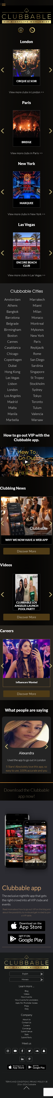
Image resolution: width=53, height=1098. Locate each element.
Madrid (12, 402)
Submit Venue (26, 1031)
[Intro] (26, 1089)
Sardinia (37, 366)
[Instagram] (8, 1051)
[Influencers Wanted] (26, 658)
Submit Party (26, 1037)
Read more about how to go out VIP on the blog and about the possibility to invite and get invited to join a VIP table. (27, 912)
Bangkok (12, 312)
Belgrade (12, 323)
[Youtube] (15, 1051)
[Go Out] (21, 30)
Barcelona (12, 317)
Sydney (37, 390)
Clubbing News (13, 488)
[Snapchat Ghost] (44, 1051)
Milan (37, 312)
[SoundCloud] (36, 1051)
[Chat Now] (32, 30)
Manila (12, 414)
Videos (6, 565)
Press (26, 1006)
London (26, 41)
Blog (26, 991)
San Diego (37, 360)
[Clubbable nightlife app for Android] (26, 943)
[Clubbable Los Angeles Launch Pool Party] (26, 587)
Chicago (12, 354)
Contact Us (26, 1022)
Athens (12, 305)
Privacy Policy (37, 1081)
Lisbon (12, 384)
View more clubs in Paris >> (26, 153)
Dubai (12, 366)
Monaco (37, 317)
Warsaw (37, 420)
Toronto (37, 402)
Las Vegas (26, 224)
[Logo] (26, 15)
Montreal (37, 323)
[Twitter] (29, 1051)
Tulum (37, 408)
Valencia (37, 414)
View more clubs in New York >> (26, 214)
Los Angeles (12, 396)
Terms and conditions (17, 1081)
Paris (26, 102)
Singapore (37, 372)
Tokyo (37, 396)
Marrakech (37, 299)
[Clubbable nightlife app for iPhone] (26, 930)
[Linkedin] (22, 1059)
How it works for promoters (26, 1000)
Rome (37, 354)
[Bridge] (26, 124)
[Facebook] (22, 1051)
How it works (26, 997)
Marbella (12, 420)
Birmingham (12, 330)
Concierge (26, 1028)
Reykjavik (37, 347)
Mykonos (37, 330)
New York (26, 163)
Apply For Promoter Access (26, 1003)
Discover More (26, 551)
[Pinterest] (29, 1059)
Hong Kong (12, 372)
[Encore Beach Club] (26, 246)
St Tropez (37, 378)
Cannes (12, 342)
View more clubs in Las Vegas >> (26, 275)
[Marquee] (26, 185)
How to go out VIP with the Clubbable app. (27, 437)
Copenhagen (13, 360)
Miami (37, 305)
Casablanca (12, 347)
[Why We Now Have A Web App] (26, 516)
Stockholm (37, 384)
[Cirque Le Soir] (26, 63)
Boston (12, 336)
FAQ (26, 1009)
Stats (26, 1034)
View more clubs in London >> (26, 92)
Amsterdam (12, 299)
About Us (26, 1019)
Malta (12, 408)
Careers (6, 631)
